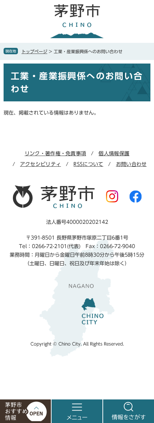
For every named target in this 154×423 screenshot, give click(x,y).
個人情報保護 (113, 153)
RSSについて (88, 164)
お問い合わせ (131, 164)
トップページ (34, 51)
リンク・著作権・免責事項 (55, 153)
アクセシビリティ (40, 164)
